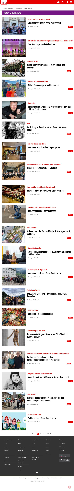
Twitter (63, 447)
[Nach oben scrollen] (37, 472)
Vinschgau (20, 466)
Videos (33, 454)
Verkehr (47, 450)
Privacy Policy (22, 478)
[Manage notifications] (69, 487)
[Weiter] (51, 434)
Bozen (19, 443)
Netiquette (53, 478)
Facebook (63, 443)
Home (12, 8)
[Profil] (67, 2)
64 (43, 433)
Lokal (6, 443)
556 (48, 433)
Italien (6, 447)
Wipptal (20, 469)
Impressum (13, 478)
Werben (61, 478)
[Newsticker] (54, 2)
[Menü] (72, 2)
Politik (6, 454)
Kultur (33, 447)
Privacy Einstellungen (34, 478)
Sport (6, 461)
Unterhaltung (19, 8)
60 (32, 433)
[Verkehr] (58, 2)
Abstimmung (35, 450)
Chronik (6, 450)
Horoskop (48, 454)
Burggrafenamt (22, 447)
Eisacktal (20, 450)
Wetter (47, 447)
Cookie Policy (45, 478)
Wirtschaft (7, 457)
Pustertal (20, 454)
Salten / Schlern (22, 457)
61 (35, 433)
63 (40, 433)
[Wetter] (63, 2)
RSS (62, 450)
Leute (33, 443)
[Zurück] (25, 434)
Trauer (47, 443)
